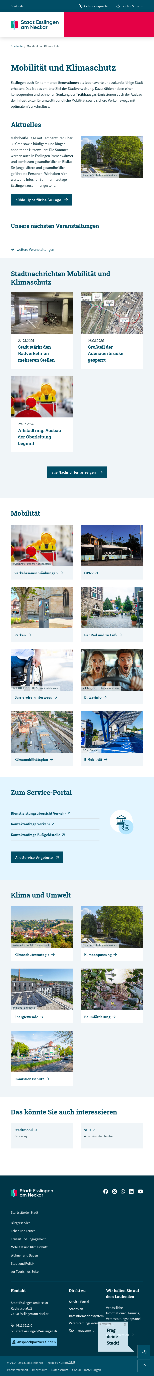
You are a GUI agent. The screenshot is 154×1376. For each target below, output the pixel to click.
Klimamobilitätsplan (31, 759)
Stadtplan (76, 1309)
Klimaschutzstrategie (32, 954)
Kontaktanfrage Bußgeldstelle (35, 834)
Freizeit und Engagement (28, 1239)
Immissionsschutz (29, 1079)
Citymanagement (81, 1330)
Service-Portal (79, 1302)
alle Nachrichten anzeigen (74, 472)
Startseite (17, 6)
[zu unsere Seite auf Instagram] (114, 1192)
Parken (20, 635)
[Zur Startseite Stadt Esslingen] (32, 1193)
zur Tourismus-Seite (24, 1271)
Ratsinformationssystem (86, 1316)
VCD (87, 1130)
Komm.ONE (67, 1362)
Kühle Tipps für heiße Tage (38, 199)
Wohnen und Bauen (24, 1255)
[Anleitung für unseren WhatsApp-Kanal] (123, 1192)
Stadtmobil (23, 1130)
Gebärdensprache (96, 6)
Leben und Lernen (23, 1231)
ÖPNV (88, 573)
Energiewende (26, 1017)
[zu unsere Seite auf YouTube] (140, 1192)
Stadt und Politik (22, 1263)
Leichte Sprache (132, 6)
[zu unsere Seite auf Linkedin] (131, 1192)
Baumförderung (97, 1017)
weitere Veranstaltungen (35, 249)
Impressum (39, 1370)
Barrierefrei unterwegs (33, 697)
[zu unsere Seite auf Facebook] (105, 1192)
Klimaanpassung (98, 954)
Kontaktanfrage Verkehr (30, 824)
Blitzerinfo (92, 697)
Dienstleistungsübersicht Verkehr (38, 813)
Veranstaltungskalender (86, 1323)
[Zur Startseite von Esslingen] (37, 25)
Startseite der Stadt (24, 1212)
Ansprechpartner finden (36, 1342)
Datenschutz (59, 1370)
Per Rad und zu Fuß (100, 635)
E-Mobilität (93, 759)
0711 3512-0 (24, 1325)
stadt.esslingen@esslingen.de (36, 1331)
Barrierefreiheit (17, 1370)
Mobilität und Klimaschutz (29, 1247)
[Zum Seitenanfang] (144, 1366)
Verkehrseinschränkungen (36, 573)
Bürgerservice (20, 1223)
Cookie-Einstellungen (86, 1370)
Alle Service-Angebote (34, 857)
